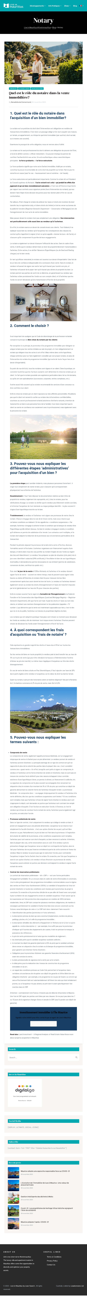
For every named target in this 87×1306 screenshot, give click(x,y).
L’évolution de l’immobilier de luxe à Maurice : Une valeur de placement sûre (45, 1184)
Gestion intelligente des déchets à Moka (37, 1196)
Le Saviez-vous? (24, 88)
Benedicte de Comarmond (21, 102)
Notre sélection (37, 88)
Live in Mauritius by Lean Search (23, 1286)
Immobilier (13, 88)
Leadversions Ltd (77, 1286)
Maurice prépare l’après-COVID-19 (35, 1222)
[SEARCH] (76, 1057)
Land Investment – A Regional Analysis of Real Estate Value (41, 1034)
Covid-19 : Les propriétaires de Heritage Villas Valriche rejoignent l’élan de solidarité (47, 1209)
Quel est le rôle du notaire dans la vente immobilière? (39, 95)
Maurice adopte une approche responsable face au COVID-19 (45, 1171)
